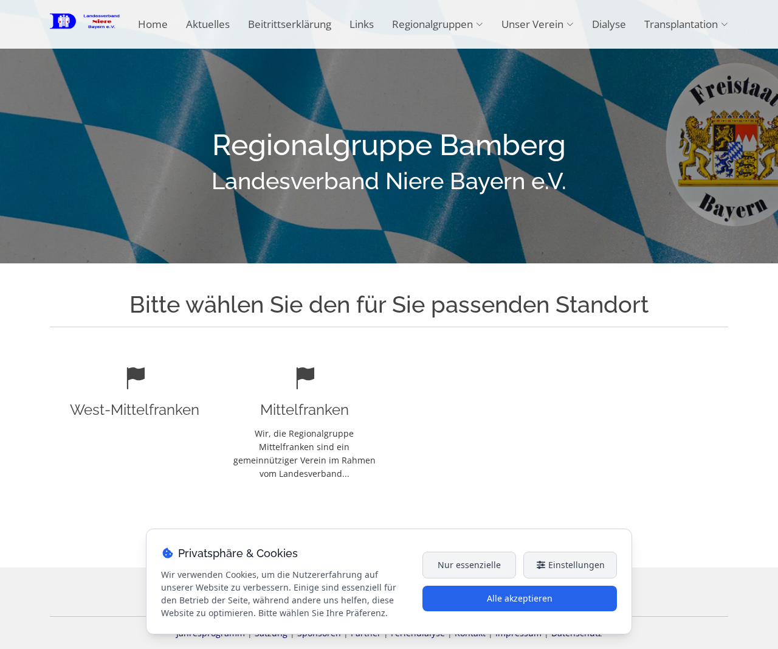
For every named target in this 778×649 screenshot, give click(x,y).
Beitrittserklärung (289, 24)
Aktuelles (208, 24)
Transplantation (681, 24)
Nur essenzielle (469, 565)
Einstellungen (575, 565)
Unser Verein (532, 24)
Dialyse (609, 24)
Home (153, 24)
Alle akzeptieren (520, 598)
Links (361, 24)
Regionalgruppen (432, 24)
